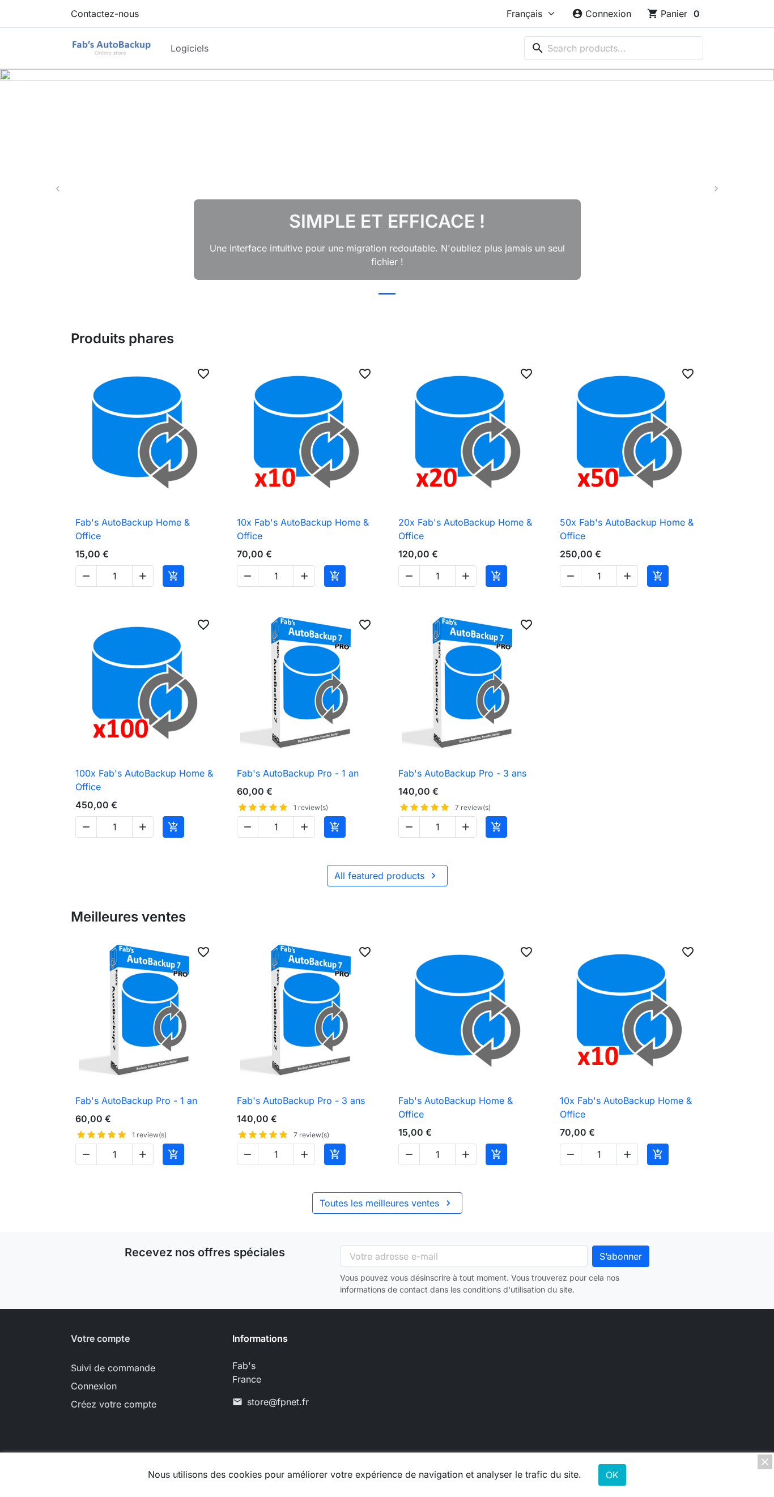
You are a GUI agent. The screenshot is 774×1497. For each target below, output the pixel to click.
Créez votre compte (113, 1404)
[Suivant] (716, 188)
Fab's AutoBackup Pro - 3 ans (462, 773)
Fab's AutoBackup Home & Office (132, 529)
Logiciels (190, 48)
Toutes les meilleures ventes (387, 1203)
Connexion (94, 1386)
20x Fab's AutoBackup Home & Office (465, 529)
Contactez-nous (105, 13)
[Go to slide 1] (363, 293)
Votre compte (100, 1338)
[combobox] (613, 48)
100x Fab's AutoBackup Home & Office (144, 779)
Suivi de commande (113, 1368)
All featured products (386, 875)
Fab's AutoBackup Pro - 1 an (298, 773)
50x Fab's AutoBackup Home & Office (627, 529)
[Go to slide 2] (387, 293)
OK (612, 1475)
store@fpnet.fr (278, 1402)
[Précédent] (58, 188)
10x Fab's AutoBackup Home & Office (303, 529)
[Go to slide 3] (410, 293)
